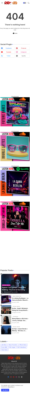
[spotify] (22, 377)
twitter (9, 56)
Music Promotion (13, 344)
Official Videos (23, 344)
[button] (24, 3)
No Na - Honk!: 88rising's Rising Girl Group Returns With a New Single (20, 309)
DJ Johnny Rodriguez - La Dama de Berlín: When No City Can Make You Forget (20, 299)
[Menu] (2, 2)
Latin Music (4, 344)
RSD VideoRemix (21, 347)
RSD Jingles (12, 347)
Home (15, 33)
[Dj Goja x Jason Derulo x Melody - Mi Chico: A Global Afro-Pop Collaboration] (6, 330)
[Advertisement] (15, 76)
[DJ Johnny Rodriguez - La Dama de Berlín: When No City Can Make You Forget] (6, 299)
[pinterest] (11, 377)
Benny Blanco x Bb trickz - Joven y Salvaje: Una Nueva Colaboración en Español (20, 320)
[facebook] (8, 377)
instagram (24, 52)
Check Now (11, 386)
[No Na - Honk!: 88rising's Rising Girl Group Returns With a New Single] (6, 309)
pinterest (23, 48)
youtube (8, 52)
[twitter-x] (19, 377)
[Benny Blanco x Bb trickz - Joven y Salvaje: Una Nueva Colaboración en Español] (6, 319)
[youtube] (14, 377)
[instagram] (16, 377)
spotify (24, 56)
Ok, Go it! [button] (5, 390)
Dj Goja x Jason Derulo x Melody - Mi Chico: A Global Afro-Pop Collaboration (19, 330)
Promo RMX (4, 347)
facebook (9, 48)
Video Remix (4, 349)
